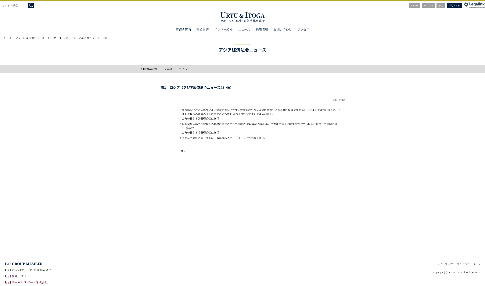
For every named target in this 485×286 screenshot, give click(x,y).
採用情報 (262, 29)
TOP (3, 38)
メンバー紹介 (223, 29)
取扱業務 (202, 29)
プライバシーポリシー (470, 264)
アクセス (303, 29)
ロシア (184, 150)
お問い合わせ (283, 29)
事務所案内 (183, 29)
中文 (440, 5)
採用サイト (454, 5)
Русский (428, 5)
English (415, 5)
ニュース (244, 29)
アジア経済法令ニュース (30, 38)
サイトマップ (445, 264)
